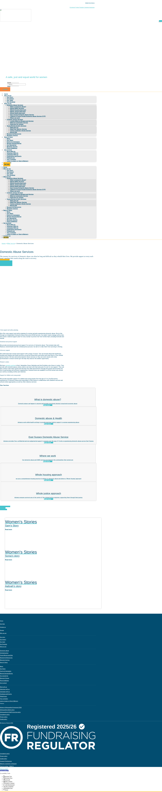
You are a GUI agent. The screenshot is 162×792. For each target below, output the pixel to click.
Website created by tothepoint (8, 763)
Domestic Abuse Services (15, 105)
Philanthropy (11, 158)
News (8, 138)
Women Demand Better (14, 143)
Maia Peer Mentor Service (18, 129)
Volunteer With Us (12, 153)
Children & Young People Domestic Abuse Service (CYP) (28, 116)
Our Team (10, 100)
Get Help (2, 624)
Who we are (7, 95)
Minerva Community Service (19, 123)
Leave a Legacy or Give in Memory (17, 161)
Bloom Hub (13, 132)
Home (5, 167)
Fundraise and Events (6, 694)
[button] (4, 770)
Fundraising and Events (14, 156)
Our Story (10, 97)
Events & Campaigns (13, 142)
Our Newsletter (12, 145)
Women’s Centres (12, 209)
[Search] (8, 86)
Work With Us (11, 151)
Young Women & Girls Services (16, 126)
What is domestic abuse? (18, 107)
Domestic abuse (4, 650)
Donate (2, 630)
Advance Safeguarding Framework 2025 (11, 707)
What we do (7, 103)
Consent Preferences (6, 761)
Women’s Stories (12, 146)
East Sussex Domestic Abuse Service (22, 115)
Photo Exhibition (12, 221)
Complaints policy (5, 714)
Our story (2, 637)
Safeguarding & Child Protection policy (10, 712)
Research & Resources (14, 134)
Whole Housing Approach (18, 110)
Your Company (11, 159)
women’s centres (10, 365)
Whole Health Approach (17, 113)
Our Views (10, 140)
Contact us (6, 236)
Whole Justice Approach (18, 111)
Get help (6, 164)
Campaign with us (5, 691)
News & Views (8, 137)
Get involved (8, 150)
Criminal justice (4, 653)
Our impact (3, 639)
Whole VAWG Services (17, 108)
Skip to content (4, 769)
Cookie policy (3, 719)
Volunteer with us (5, 689)
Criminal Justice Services (15, 119)
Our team (2, 642)
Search (9, 82)
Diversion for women (16, 124)
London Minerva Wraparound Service (21, 121)
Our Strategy (11, 175)
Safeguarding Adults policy (7, 710)
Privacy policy (4, 717)
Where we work (15, 118)
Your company (4, 698)
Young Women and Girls (6, 655)
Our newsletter (4, 676)
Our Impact (10, 99)
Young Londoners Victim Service (20, 130)
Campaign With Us (12, 154)
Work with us (3, 687)
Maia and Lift (14, 127)
